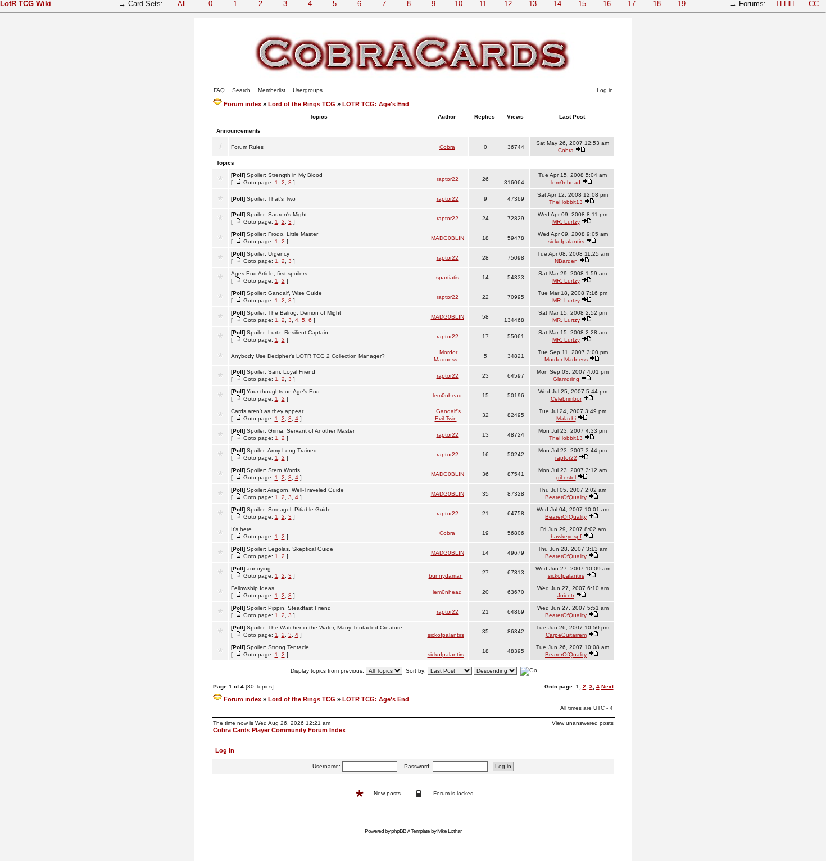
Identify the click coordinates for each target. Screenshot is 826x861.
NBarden (566, 261)
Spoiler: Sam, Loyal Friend (281, 372)
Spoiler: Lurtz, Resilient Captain (287, 332)
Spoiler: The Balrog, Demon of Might (294, 313)
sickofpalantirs (566, 241)
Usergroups (308, 90)
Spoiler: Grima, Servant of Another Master (301, 431)
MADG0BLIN (447, 238)
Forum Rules (247, 147)
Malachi (566, 418)
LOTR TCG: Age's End (375, 104)
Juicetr (565, 595)
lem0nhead (565, 182)
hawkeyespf (566, 536)
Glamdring (566, 379)
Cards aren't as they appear (267, 411)
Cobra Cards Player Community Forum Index (279, 730)
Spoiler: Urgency (268, 254)
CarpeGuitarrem (566, 635)
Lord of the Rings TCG (301, 104)
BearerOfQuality (566, 497)
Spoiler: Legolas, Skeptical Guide (290, 549)
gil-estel (566, 477)
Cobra (447, 147)
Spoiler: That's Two (271, 199)
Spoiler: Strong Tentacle (278, 647)
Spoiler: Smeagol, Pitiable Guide (289, 509)
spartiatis (447, 277)
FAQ (219, 90)
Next (607, 686)
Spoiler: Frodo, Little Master (282, 234)
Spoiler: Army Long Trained (282, 450)
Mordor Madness (566, 359)
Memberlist (271, 90)
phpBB (398, 831)
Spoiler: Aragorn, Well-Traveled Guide (295, 490)
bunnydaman (446, 576)
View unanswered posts (583, 723)
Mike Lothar (449, 831)
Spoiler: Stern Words (273, 470)
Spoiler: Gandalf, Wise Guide (284, 293)
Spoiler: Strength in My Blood (285, 175)
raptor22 (448, 179)
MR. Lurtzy (566, 222)
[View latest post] (580, 150)
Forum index (242, 104)
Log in (605, 90)
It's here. (242, 529)
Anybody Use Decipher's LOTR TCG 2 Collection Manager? (308, 356)
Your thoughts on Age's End (283, 391)
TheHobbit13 (566, 202)
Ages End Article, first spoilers (269, 273)
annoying (259, 568)
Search (241, 90)
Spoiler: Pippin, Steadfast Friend (289, 608)
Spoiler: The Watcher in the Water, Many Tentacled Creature (324, 627)
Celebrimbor (566, 399)
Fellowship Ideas (252, 588)
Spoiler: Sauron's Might (277, 214)
